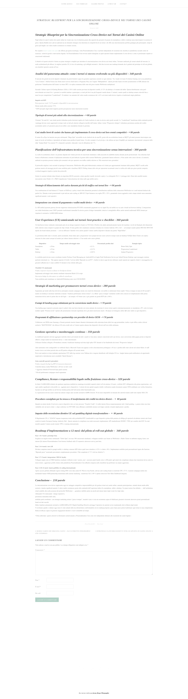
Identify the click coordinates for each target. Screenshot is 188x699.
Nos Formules (81, 4)
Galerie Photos (97, 4)
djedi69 (93, 524)
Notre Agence (66, 4)
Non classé (100, 524)
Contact (123, 4)
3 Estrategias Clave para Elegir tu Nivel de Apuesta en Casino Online (123, 531)
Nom (37, 580)
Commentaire (40, 550)
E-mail (38, 587)
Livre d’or (112, 4)
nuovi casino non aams (51, 51)
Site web (37, 593)
